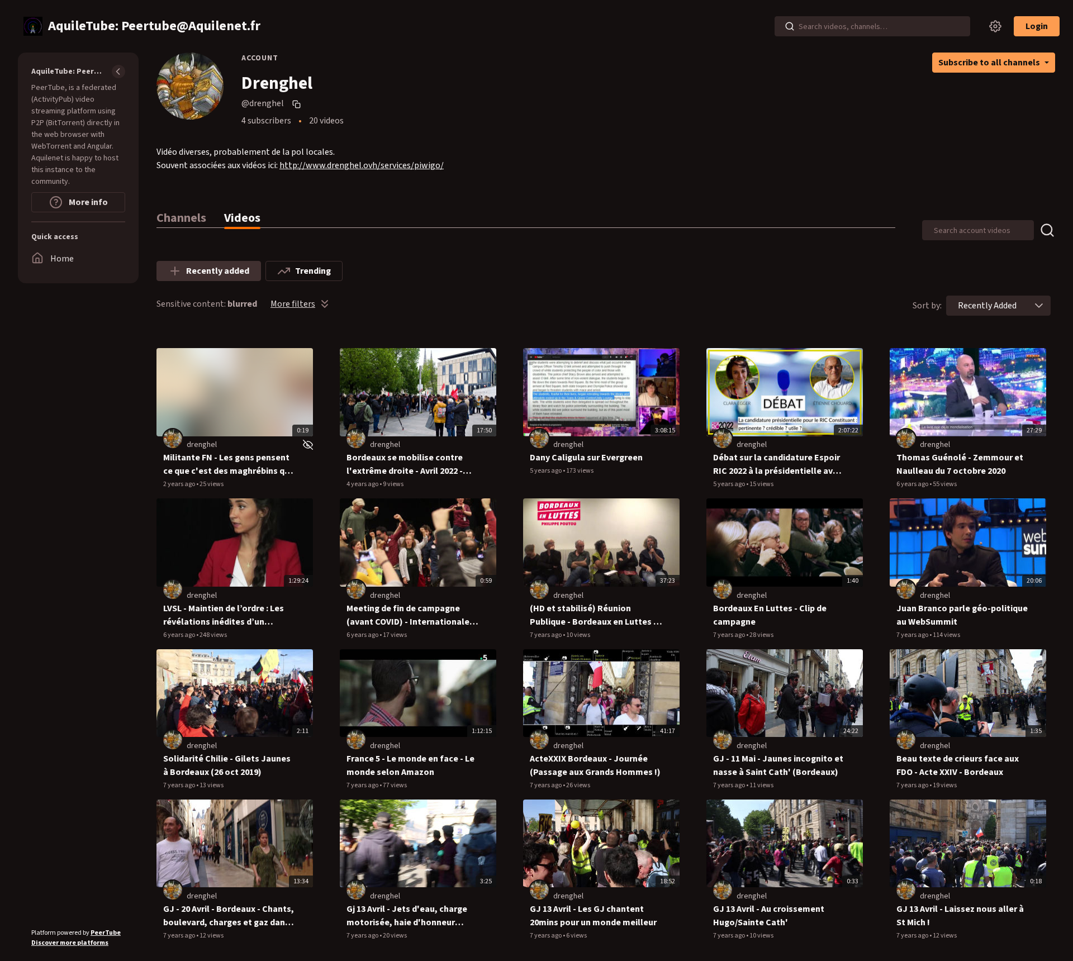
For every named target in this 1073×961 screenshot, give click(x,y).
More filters (292, 304)
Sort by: (927, 305)
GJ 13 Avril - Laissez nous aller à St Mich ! (960, 916)
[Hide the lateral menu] (118, 71)
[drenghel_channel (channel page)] (172, 438)
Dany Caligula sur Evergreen (586, 457)
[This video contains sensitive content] (307, 445)
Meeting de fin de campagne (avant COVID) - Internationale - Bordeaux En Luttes (410, 615)
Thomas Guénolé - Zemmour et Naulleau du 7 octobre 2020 (959, 464)
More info (87, 202)
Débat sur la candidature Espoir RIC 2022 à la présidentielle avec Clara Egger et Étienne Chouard (777, 464)
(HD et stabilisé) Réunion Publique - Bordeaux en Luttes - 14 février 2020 (593, 615)
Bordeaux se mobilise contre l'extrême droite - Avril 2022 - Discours (404, 464)
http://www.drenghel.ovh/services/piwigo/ (361, 165)
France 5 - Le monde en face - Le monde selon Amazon (410, 765)
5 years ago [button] (546, 470)
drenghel (202, 444)
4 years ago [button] (362, 484)
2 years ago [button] (179, 484)
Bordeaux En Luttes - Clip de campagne (770, 615)
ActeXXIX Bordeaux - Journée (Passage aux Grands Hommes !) (595, 765)
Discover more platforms (69, 943)
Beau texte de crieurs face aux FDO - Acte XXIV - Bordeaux (957, 765)
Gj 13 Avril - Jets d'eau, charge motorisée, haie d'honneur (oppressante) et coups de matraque (406, 916)
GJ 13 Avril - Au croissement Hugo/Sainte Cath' (768, 916)
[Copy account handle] (298, 104)
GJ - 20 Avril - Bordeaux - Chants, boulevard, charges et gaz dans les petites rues (228, 916)
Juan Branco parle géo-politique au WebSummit (962, 615)
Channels (181, 218)
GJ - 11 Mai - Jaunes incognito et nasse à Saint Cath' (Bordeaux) (778, 765)
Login (1036, 26)
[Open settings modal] (995, 26)
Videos (242, 218)
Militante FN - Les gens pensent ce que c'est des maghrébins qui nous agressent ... (227, 464)
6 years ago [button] (912, 484)
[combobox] (987, 305)
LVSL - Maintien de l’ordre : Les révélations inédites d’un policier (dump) (223, 615)
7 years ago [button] (546, 635)
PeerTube (106, 933)
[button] (1039, 305)
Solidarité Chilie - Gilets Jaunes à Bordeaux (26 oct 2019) (227, 765)
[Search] (790, 26)
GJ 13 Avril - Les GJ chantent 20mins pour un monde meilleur (593, 916)
